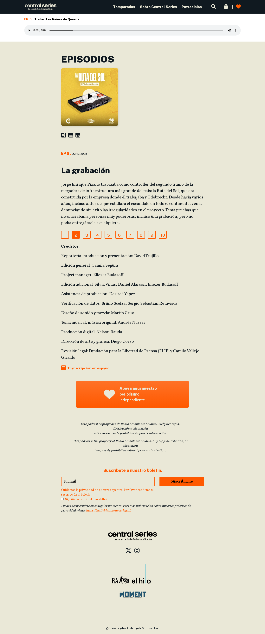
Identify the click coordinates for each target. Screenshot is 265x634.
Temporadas (124, 7)
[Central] (40, 7)
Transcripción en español (89, 368)
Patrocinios (192, 7)
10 (163, 235)
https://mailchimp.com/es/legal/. (108, 511)
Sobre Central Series (158, 7)
